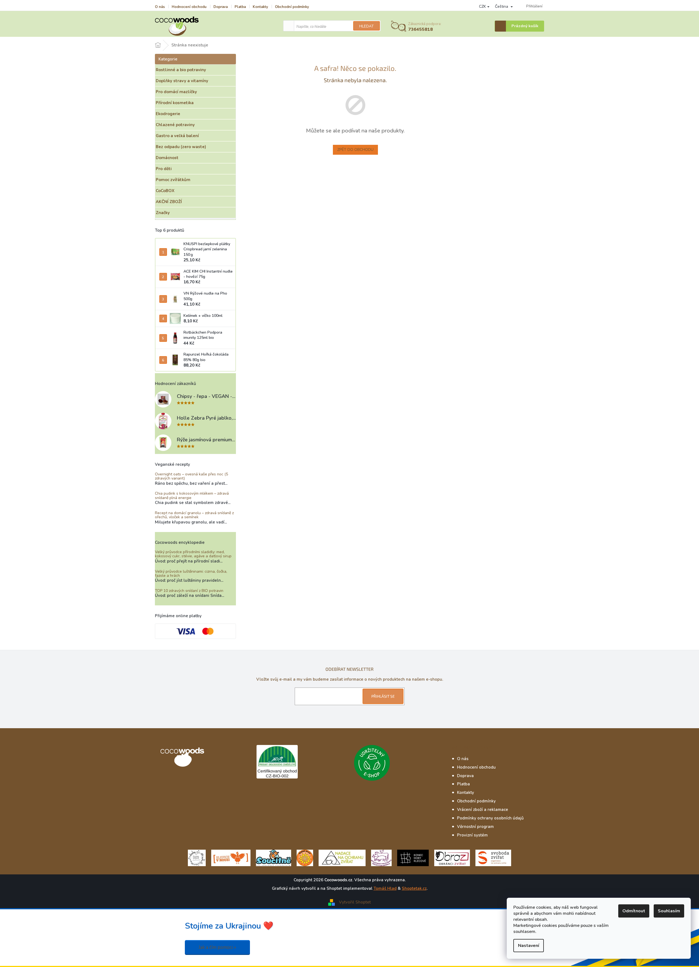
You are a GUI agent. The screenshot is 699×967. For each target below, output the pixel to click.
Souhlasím (669, 911)
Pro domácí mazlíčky (176, 92)
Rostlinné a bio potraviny (181, 70)
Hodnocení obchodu (189, 6)
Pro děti (164, 168)
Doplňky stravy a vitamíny (182, 81)
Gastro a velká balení (177, 135)
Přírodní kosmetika (175, 103)
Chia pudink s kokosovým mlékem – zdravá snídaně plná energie (192, 495)
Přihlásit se (383, 696)
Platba (240, 6)
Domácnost (167, 157)
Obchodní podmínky (292, 6)
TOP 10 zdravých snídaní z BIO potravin (189, 591)
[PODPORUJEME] (197, 857)
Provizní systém (472, 835)
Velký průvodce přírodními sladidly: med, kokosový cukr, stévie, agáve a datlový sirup (193, 554)
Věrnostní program (475, 826)
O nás (160, 6)
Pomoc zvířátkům (173, 179)
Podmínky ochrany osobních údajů (490, 818)
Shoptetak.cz (414, 888)
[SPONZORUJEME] (305, 857)
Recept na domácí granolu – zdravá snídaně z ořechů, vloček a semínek (194, 515)
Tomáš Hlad (385, 888)
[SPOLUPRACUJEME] (230, 857)
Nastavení (528, 946)
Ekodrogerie (168, 114)
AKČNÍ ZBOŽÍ (169, 201)
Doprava (220, 6)
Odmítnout (633, 911)
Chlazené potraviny (175, 125)
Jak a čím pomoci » (217, 947)
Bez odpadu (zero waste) (181, 146)
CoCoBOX (165, 190)
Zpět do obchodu (355, 149)
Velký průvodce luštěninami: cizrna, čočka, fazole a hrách (191, 573)
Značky (163, 212)
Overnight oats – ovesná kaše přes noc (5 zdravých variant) (191, 476)
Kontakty (260, 6)
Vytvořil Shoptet (355, 902)
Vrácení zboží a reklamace (482, 809)
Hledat (366, 26)
